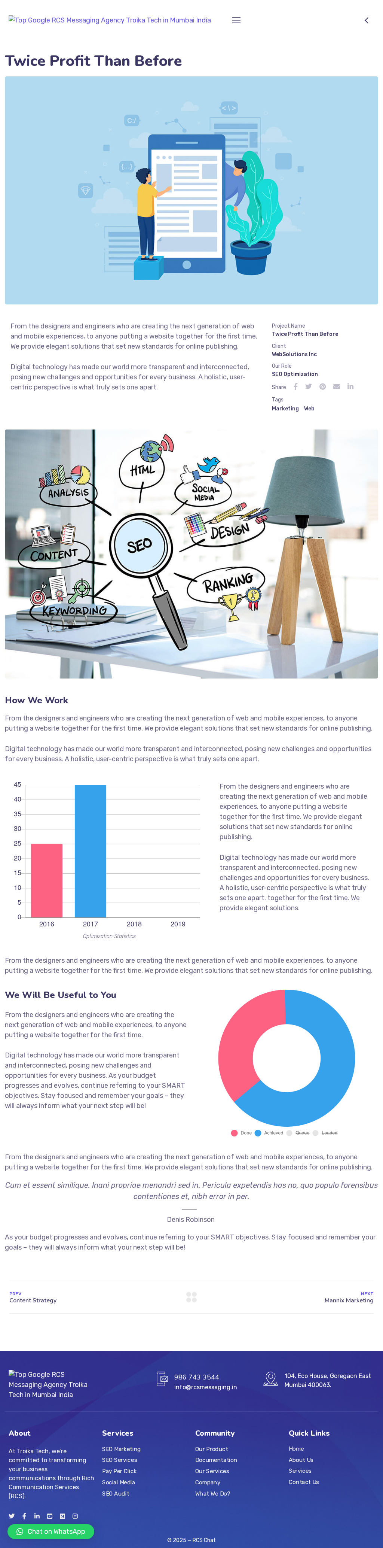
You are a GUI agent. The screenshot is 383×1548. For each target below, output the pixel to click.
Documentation (216, 1460)
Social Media (118, 1482)
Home (296, 1448)
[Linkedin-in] (37, 1516)
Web (309, 409)
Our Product (211, 1449)
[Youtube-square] (50, 1516)
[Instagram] (75, 1516)
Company (207, 1482)
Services (300, 1471)
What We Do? (212, 1493)
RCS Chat (204, 1540)
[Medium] (62, 1516)
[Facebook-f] (24, 1516)
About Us (301, 1460)
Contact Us (304, 1482)
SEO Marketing (121, 1449)
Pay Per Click (119, 1471)
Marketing (285, 409)
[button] (50, 1531)
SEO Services (119, 1460)
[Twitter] (12, 1516)
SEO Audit (115, 1493)
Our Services (212, 1471)
